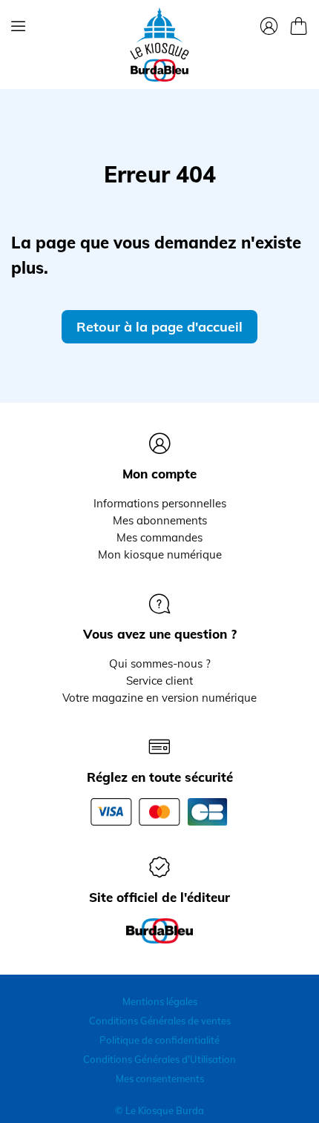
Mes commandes (159, 537)
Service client (159, 681)
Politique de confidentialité (159, 1040)
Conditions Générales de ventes (160, 1021)
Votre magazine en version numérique (159, 698)
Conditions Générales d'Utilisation (159, 1059)
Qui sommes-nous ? (160, 663)
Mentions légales (159, 1001)
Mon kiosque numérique (160, 554)
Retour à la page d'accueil (159, 326)
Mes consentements (160, 1078)
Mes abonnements (160, 520)
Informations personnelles (159, 503)
